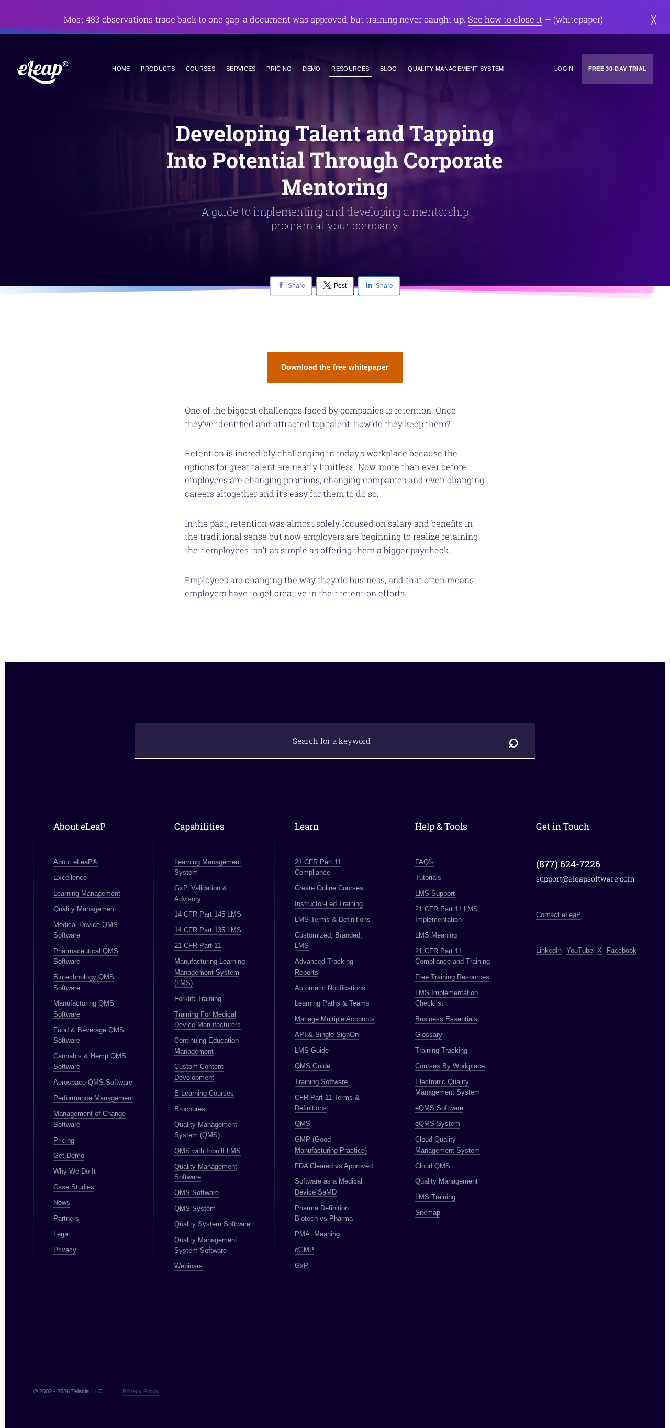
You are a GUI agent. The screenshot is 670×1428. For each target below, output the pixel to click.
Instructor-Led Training (329, 904)
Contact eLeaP (558, 915)
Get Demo (68, 1155)
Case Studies (73, 1187)
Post (340, 285)
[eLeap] (43, 73)
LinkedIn (549, 950)
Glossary (428, 1035)
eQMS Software (439, 1108)
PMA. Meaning (317, 1234)
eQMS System (437, 1124)
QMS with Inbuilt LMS (207, 1151)
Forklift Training (197, 998)
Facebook (621, 950)
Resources (350, 68)
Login (564, 68)
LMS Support (435, 893)
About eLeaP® (75, 862)
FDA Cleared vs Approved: (335, 1166)
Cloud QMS (432, 1166)
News (61, 1203)
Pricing (279, 68)
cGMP (304, 1250)
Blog (388, 68)
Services (241, 68)
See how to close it (505, 19)
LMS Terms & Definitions (333, 919)
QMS (302, 1124)
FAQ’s (424, 862)
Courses (200, 68)
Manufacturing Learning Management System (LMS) (209, 972)
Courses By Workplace (450, 1066)
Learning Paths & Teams (332, 1003)
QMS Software (196, 1193)
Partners (66, 1218)
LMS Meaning (436, 935)
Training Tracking (441, 1050)
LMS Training (435, 1197)
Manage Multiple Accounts (335, 1019)
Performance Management (93, 1098)
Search (514, 741)
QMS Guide (312, 1066)
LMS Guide (312, 1050)
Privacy (64, 1250)
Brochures (189, 1109)
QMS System (195, 1208)
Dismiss (654, 19)
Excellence (70, 878)
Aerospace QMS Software (92, 1082)
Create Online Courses (329, 888)
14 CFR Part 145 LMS (207, 914)
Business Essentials (446, 1019)
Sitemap (427, 1213)
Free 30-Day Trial (617, 68)
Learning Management (86, 893)
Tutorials (428, 878)
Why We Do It (74, 1171)
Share (296, 285)
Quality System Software (212, 1224)
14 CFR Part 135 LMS (207, 930)
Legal (61, 1234)
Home (121, 68)
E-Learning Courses (204, 1093)
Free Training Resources (452, 977)
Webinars (188, 1266)
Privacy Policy (140, 1391)
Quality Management (84, 909)
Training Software (321, 1082)
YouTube (579, 950)
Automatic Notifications (330, 988)
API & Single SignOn (327, 1035)
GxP (301, 1265)
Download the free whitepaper (334, 367)
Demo (311, 68)
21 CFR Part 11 (197, 946)
